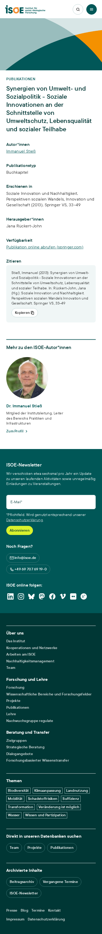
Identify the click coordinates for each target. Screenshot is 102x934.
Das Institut (15, 641)
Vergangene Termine (60, 881)
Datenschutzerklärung (24, 520)
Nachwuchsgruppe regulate (29, 721)
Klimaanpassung (47, 790)
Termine (38, 910)
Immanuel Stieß (21, 151)
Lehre (11, 714)
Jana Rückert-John (24, 225)
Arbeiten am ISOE (21, 654)
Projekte (13, 701)
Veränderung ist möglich (58, 807)
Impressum (15, 919)
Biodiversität (18, 790)
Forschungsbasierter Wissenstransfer (37, 760)
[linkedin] (10, 596)
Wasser (14, 815)
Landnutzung (77, 790)
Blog (24, 910)
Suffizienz (71, 798)
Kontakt (54, 910)
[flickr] (73, 596)
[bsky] (31, 596)
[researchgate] (84, 596)
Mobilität (15, 798)
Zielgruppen (16, 740)
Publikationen (17, 707)
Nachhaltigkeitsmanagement (30, 661)
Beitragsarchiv (22, 881)
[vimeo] (63, 596)
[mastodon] (42, 596)
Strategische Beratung (25, 747)
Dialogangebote (19, 754)
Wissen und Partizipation (45, 815)
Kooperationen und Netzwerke (32, 648)
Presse (12, 910)
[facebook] (52, 596)
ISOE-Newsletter (24, 893)
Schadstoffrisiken (43, 798)
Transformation (20, 807)
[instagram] (21, 596)
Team (10, 667)
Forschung (15, 687)
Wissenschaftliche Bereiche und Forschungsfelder (49, 694)
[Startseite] (25, 9)
